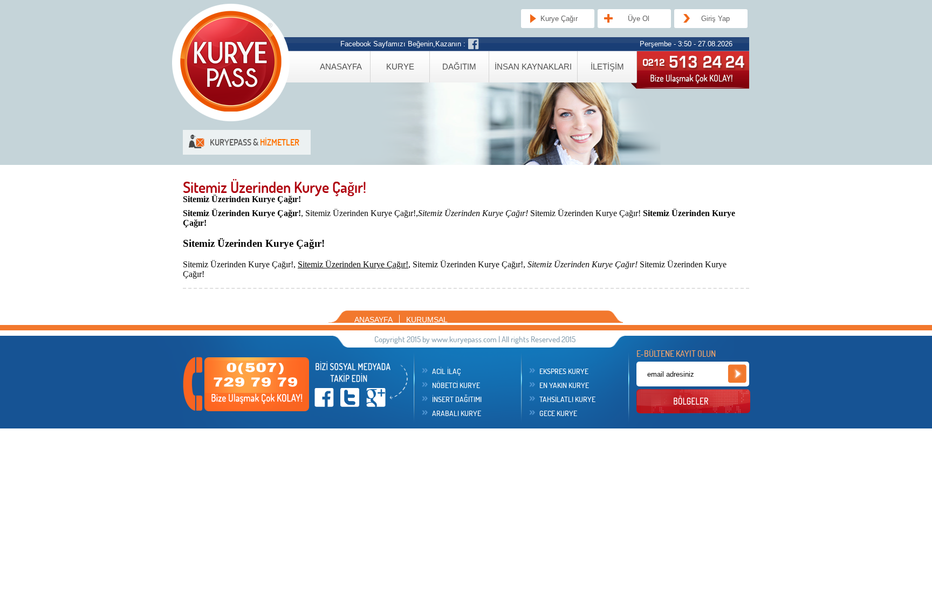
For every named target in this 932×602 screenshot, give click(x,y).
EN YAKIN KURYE (564, 385)
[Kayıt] (737, 373)
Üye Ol (638, 19)
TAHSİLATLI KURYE (567, 399)
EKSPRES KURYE (563, 371)
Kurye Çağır (559, 19)
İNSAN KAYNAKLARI (533, 66)
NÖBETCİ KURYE (456, 385)
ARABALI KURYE (456, 413)
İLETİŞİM (607, 66)
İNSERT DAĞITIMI (457, 399)
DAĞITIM (459, 66)
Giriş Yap (715, 19)
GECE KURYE (558, 413)
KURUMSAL (427, 319)
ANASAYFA (341, 66)
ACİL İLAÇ (446, 371)
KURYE (400, 66)
